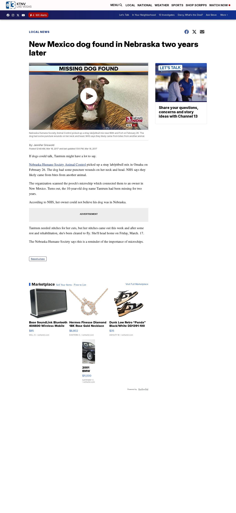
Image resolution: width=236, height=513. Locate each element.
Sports (177, 5)
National (145, 5)
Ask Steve (211, 15)
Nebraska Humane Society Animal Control (57, 164)
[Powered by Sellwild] (143, 389)
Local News (39, 32)
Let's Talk (124, 15)
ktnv (14, 15)
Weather (162, 5)
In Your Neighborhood (144, 15)
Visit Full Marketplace (137, 284)
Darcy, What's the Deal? (190, 15)
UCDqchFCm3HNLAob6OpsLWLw (24, 15)
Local (130, 5)
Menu (114, 5)
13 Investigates (167, 15)
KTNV (19, 15)
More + (224, 15)
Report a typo (38, 259)
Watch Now (219, 5)
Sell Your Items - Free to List (71, 285)
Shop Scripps (196, 5)
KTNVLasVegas (9, 15)
